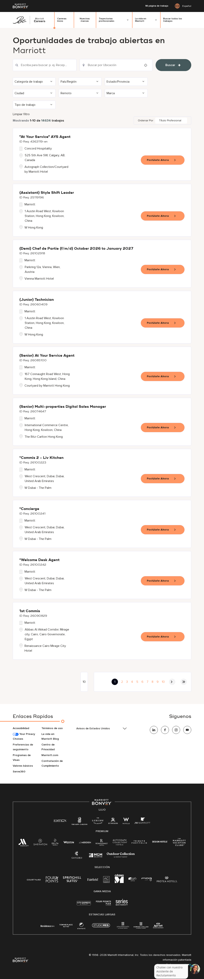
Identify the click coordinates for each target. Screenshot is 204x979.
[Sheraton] (40, 843)
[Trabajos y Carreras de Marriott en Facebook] (165, 730)
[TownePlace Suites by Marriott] (66, 925)
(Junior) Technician (36, 300)
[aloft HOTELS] (132, 879)
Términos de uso (52, 728)
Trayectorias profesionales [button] (106, 20)
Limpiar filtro (21, 114)
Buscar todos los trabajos (172, 20)
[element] (81, 926)
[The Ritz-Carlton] (79, 822)
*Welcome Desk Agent (39, 560)
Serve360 (19, 771)
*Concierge (29, 509)
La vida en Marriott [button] (140, 20)
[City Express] (83, 905)
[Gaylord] (76, 858)
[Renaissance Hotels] (102, 843)
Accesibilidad (21, 728)
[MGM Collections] (95, 855)
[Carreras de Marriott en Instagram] (176, 730)
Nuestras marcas (85, 20)
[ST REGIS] (113, 821)
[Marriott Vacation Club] (179, 843)
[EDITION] (60, 820)
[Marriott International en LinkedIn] (154, 730)
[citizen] (119, 882)
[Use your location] (147, 65)
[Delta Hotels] (55, 843)
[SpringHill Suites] (72, 880)
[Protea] (167, 880)
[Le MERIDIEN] (85, 842)
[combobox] (44, 65)
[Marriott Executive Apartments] (158, 926)
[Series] (122, 904)
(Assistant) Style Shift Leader (46, 193)
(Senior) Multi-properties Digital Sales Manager (62, 407)
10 (163, 682)
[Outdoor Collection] (121, 856)
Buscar (170, 65)
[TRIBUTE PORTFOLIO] (139, 842)
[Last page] (183, 682)
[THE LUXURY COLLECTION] (98, 821)
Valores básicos (23, 765)
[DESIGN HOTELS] (160, 842)
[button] (34, 82)
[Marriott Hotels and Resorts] (23, 843)
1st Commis (29, 611)
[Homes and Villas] (141, 926)
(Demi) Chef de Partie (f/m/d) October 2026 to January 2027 (76, 248)
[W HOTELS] (126, 821)
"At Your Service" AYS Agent (45, 137)
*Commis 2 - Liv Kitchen (41, 458)
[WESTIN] (68, 842)
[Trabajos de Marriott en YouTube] (187, 730)
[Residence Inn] (48, 925)
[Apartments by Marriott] (123, 926)
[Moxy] (146, 879)
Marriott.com (49, 755)
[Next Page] (172, 682)
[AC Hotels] (106, 880)
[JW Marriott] (142, 821)
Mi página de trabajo (156, 6)
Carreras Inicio (62, 20)
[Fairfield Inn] (92, 879)
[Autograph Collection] (120, 843)
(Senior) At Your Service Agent (47, 355)
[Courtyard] (34, 879)
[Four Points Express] (103, 905)
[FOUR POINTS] (52, 880)
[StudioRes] (101, 927)
